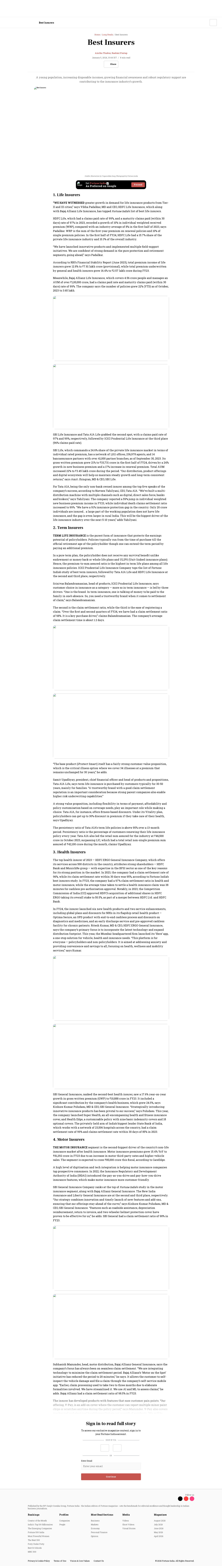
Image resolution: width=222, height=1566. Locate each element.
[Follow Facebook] (174, 1498)
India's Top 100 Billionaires (40, 1524)
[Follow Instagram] (192, 1498)
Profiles (63, 1514)
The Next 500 (34, 1540)
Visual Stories (129, 1528)
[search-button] (205, 22)
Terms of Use (60, 1561)
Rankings (33, 1514)
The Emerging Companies (40, 1528)
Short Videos (128, 1524)
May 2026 (158, 1532)
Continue (111, 1476)
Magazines (160, 1514)
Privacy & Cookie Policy (39, 1561)
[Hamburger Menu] (7, 22)
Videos (125, 1520)
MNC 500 (32, 1551)
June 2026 (158, 1528)
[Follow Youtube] (186, 1498)
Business (95, 1520)
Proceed (138, 184)
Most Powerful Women (38, 1536)
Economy (95, 1528)
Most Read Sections (102, 1514)
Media (126, 1514)
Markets (94, 1524)
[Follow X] (180, 1498)
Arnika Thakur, (103, 53)
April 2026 (158, 1536)
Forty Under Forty (36, 1544)
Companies (64, 1520)
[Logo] (22, 22)
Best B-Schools (35, 1548)
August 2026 (159, 1520)
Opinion (94, 1536)
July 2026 (158, 1524)
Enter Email (86, 1461)
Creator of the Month (37, 1520)
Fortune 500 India (36, 1532)
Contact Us (99, 1561)
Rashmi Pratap (119, 53)
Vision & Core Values (80, 1561)
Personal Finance (99, 1532)
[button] (105, 1447)
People (62, 1524)
